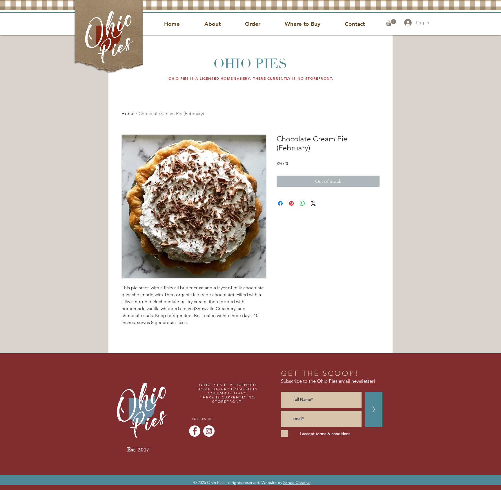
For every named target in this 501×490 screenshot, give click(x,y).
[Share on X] (313, 203)
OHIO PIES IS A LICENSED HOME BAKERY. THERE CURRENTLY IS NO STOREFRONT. (251, 78)
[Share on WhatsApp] (302, 203)
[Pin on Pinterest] (291, 203)
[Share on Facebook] (280, 203)
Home (128, 113)
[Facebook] (194, 431)
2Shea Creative (297, 482)
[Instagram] (209, 431)
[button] (391, 22)
